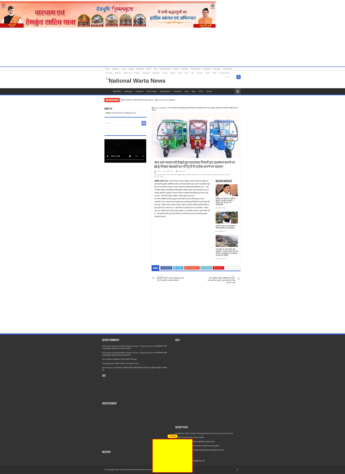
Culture (131, 69)
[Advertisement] (172, 312)
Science (165, 73)
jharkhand (207, 69)
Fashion (176, 69)
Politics (137, 73)
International (196, 69)
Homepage (106, 363)
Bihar (108, 69)
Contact (209, 91)
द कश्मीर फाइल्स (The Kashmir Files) (126, 363)
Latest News (227, 69)
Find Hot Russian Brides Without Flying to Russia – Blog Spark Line (127, 346)
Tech (155, 69)
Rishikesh (156, 73)
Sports (172, 73)
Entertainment (165, 69)
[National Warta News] (136, 80)
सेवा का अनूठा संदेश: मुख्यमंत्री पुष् (131, 100)
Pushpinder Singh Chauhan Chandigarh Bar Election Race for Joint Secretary (204, 433)
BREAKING (117, 91)
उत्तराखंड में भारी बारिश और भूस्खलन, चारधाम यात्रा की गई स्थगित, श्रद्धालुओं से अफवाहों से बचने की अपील (227, 252)
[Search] (239, 77)
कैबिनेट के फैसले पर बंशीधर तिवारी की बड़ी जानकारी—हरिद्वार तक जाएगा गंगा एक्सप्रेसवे (225, 201)
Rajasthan (146, 73)
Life (192, 73)
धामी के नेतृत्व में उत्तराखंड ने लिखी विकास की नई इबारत (226, 227)
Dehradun (140, 69)
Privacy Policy (224, 73)
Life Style (109, 73)
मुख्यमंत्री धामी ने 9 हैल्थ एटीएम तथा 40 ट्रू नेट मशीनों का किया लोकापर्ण (170, 278)
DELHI (148, 69)
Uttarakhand (164, 91)
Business (115, 69)
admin (158, 171)
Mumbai (118, 73)
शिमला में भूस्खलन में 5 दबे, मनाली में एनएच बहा (122, 359)
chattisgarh (128, 91)
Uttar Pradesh (151, 91)
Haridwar (184, 69)
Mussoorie (128, 73)
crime (124, 69)
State (180, 73)
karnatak (217, 69)
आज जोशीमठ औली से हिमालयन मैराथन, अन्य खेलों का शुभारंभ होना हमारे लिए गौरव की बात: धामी (221, 279)
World (207, 73)
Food (186, 73)
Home (107, 91)
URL (103, 359)
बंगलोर (214, 73)
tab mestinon (107, 368)
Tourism (199, 73)
